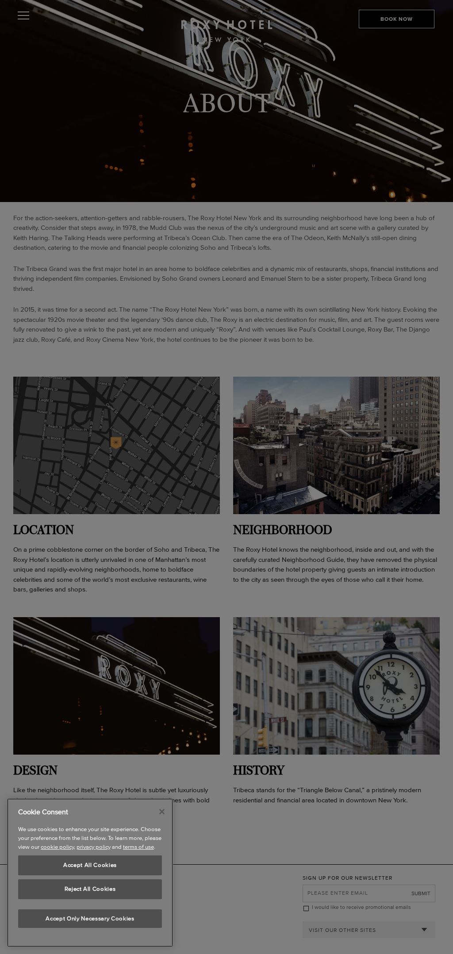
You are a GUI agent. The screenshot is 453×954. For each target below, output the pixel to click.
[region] (90, 872)
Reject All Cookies (90, 888)
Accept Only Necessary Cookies (90, 918)
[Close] (162, 811)
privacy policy (94, 846)
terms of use (138, 846)
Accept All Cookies (90, 865)
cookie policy (57, 846)
